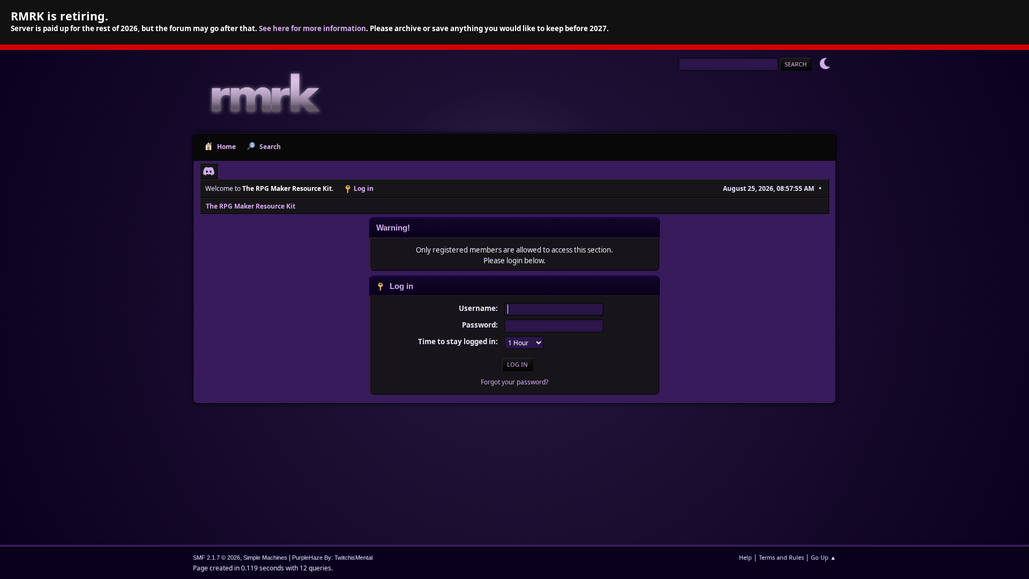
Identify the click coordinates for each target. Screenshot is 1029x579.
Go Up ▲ (823, 557)
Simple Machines (265, 557)
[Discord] (209, 171)
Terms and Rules (781, 557)
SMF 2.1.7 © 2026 (216, 557)
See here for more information (312, 28)
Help (745, 557)
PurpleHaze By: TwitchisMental (332, 557)
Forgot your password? (514, 382)
